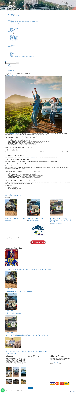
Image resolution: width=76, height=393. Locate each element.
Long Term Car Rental (14, 28)
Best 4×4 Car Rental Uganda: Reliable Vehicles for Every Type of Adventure (60, 219)
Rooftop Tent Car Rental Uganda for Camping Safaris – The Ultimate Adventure (24, 21)
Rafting (11, 34)
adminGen (8, 75)
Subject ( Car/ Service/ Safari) (34, 371)
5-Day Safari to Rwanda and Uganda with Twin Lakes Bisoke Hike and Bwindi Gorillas (25, 17)
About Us (9, 59)
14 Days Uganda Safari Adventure (16, 15)
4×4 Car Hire (12, 22)
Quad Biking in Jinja (13, 37)
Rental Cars (10, 13)
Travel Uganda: (10, 32)
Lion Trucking (12, 41)
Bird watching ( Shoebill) (14, 39)
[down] (14, 14)
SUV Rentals (12, 30)
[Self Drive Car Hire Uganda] (33, 207)
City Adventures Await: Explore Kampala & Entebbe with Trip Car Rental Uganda (24, 19)
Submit (30, 387)
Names (29, 359)
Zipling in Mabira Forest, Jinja (15, 36)
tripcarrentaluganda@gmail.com (55, 362)
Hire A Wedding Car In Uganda (15, 23)
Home (9, 12)
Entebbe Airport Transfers (14, 27)
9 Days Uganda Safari (14, 16)
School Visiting (12, 44)
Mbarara (11, 55)
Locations (9, 46)
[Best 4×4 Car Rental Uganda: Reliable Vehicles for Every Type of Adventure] (56, 207)
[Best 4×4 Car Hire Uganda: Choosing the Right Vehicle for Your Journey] (13, 342)
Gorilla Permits (12, 45)
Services (9, 20)
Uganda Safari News (10, 266)
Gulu (11, 49)
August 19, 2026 (59, 223)
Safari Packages (10, 14)
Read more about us (12, 366)
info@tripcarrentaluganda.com (57, 361)
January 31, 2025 (14, 75)
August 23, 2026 (36, 220)
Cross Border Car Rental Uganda (16, 24)
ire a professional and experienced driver (28, 157)
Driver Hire (12, 26)
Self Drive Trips (12, 29)
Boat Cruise (12, 35)
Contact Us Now (10, 57)
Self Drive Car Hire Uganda (35, 218)
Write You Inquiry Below (33, 377)
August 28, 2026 (13, 270)
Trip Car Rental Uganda (9, 10)
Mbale (11, 54)
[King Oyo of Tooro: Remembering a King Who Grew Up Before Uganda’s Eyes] (11, 257)
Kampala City (12, 53)
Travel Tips (10, 31)
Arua (11, 47)
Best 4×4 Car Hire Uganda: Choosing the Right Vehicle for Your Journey (26, 351)
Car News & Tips (11, 70)
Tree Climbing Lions (13, 40)
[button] (5, 61)
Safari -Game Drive (13, 38)
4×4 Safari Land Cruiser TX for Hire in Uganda (15, 219)
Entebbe (11, 48)
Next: (13, 195)
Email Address (31, 365)
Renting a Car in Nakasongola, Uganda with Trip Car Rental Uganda (22, 56)
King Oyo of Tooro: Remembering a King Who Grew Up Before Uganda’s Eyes (28, 269)
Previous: (14, 194)
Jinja (11, 51)
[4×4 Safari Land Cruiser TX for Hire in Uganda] (11, 207)
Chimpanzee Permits (13, 43)
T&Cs (9, 58)
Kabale (11, 52)
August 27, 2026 (13, 221)
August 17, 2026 (13, 353)
